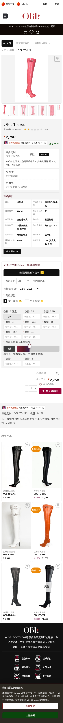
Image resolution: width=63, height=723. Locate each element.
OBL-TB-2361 (9, 494)
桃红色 (20, 202)
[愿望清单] (31, 32)
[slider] (29, 346)
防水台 (24, 187)
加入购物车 (52, 391)
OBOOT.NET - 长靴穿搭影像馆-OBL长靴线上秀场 (31, 26)
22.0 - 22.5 (26, 288)
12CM (20, 211)
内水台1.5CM (51, 225)
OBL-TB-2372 (40, 494)
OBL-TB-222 (39, 554)
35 (19, 281)
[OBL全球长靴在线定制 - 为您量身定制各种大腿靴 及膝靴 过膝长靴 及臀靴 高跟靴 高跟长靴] (31, 16)
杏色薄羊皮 (22, 219)
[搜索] (38, 32)
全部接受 (30, 715)
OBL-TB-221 (39, 615)
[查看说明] (20, 301)
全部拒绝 (30, 706)
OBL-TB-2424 (9, 615)
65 (9, 348)
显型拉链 (49, 219)
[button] (56, 4)
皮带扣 (9, 187)
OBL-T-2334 (8, 554)
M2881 (44, 154)
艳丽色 (16, 187)
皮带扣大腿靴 (12, 176)
